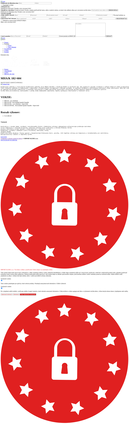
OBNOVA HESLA (113, 10)
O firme (6, 50)
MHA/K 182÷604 (9, 74)
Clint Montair (8, 71)
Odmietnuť (16, 294)
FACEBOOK (13, 140)
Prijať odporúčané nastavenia (28, 294)
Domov (6, 42)
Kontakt (6, 52)
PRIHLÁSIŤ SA (5, 6)
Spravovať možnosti (6, 294)
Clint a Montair (12, 47)
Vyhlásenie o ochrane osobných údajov (11, 138)
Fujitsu (9, 45)
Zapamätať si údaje (8, 5)
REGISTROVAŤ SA (122, 18)
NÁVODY (4, 137)
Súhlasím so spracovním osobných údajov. (14, 20)
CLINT (6, 72)
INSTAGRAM (5, 140)
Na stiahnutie (7, 49)
